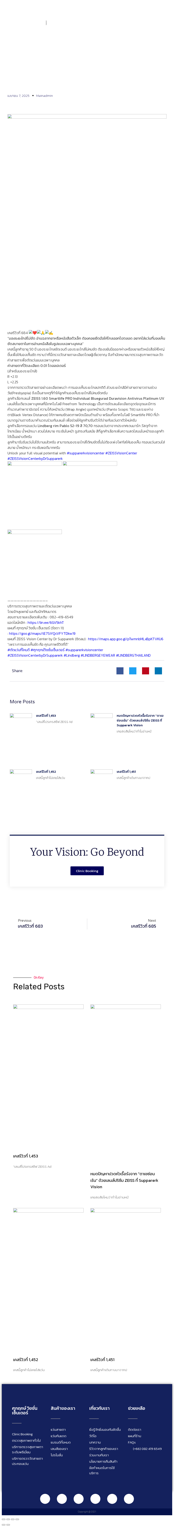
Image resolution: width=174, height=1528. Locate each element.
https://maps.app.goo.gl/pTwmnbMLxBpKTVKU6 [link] (125, 639)
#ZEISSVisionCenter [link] (121, 453)
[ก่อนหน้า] (3, 1524)
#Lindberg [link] (72, 655)
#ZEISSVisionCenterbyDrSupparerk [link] (35, 458)
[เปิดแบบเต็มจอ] (8, 1519)
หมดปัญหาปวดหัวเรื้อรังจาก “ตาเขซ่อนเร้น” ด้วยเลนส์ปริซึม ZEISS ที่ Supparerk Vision (140, 720)
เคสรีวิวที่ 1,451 (126, 771)
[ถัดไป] (8, 1524)
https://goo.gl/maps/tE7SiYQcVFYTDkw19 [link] (42, 633)
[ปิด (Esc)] (17, 1519)
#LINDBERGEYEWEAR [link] (98, 655)
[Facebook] (62, 1499)
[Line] (45, 1499)
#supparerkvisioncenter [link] (85, 453)
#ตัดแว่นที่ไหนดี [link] (18, 650)
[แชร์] (12, 1519)
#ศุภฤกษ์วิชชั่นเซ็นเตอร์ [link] (48, 650)
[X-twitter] (129, 1499)
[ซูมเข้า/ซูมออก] (3, 1519)
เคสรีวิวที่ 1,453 (46, 715)
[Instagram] (79, 1499)
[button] (164, 22)
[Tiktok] (112, 1499)
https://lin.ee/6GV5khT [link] (46, 622)
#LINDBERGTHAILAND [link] (133, 655)
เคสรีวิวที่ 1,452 (46, 771)
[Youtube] (95, 1499)
